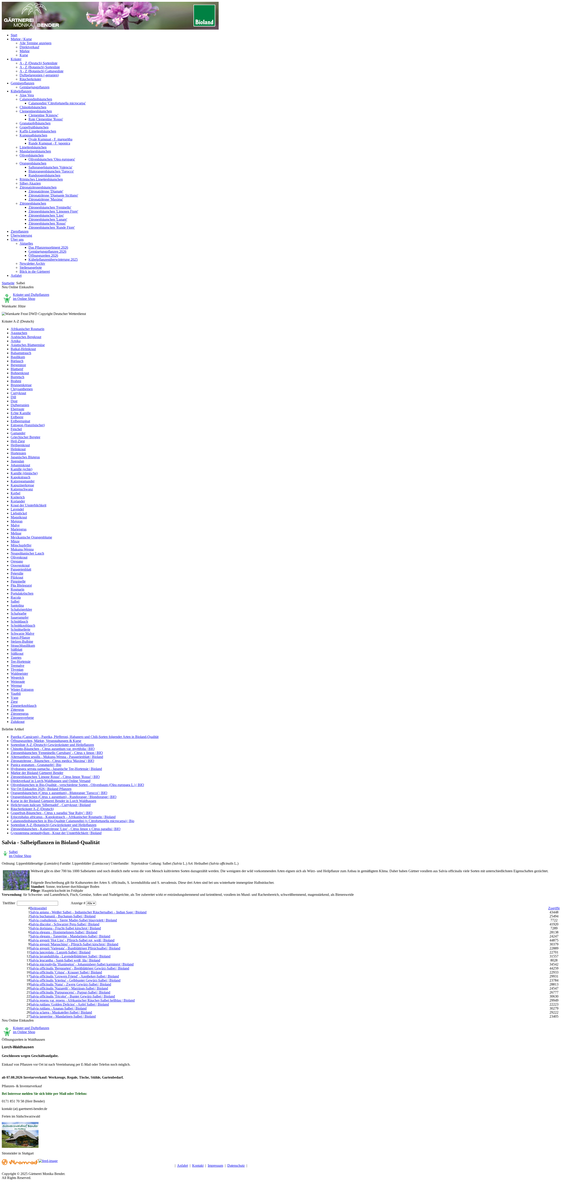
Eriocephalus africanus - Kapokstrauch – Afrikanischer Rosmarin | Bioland (63, 817)
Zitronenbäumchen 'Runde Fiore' (51, 227)
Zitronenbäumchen (33, 203)
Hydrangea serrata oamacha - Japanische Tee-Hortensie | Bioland (56, 769)
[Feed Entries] (48, 1161)
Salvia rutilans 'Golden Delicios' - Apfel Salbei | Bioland (69, 1004)
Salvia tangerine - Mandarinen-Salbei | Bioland (63, 1016)
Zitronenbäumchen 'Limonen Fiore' (53, 211)
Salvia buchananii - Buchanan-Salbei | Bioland (63, 916)
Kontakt (198, 1165)
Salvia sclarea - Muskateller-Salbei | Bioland (61, 1012)
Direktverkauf (29, 47)
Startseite (8, 283)
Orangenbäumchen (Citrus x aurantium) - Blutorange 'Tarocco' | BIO (59, 793)
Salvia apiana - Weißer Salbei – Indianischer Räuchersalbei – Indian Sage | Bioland (88, 912)
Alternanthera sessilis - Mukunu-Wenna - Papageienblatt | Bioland (57, 757)
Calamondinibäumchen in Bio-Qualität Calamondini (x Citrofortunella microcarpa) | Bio (72, 821)
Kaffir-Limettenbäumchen (38, 131)
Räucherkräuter (30, 79)
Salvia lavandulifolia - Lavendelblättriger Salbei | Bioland (70, 956)
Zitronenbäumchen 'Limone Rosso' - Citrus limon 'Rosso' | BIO (55, 777)
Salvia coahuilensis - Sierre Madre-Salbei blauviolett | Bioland (73, 920)
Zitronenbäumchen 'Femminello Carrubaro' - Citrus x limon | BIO (57, 753)
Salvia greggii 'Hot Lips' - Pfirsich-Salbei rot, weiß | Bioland (72, 940)
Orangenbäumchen (33, 163)
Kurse (24, 55)
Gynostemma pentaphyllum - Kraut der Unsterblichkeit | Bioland (56, 833)
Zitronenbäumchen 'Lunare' (47, 219)
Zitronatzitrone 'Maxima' (45, 199)
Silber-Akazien (30, 183)
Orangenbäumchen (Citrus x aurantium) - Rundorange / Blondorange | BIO (63, 797)
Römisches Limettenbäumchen (41, 179)
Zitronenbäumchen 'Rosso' (47, 223)
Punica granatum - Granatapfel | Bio (36, 765)
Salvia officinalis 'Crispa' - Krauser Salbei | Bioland (66, 972)
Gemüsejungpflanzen (34, 87)
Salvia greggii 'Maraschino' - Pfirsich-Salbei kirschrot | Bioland (74, 944)
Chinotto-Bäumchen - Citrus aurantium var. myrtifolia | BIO (53, 749)
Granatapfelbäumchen (35, 123)
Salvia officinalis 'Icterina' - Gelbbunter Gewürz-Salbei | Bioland (75, 980)
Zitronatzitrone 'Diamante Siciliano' (53, 195)
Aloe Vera (27, 95)
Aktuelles (26, 243)
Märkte (25, 51)
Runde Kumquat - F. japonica (49, 143)
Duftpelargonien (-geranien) (39, 75)
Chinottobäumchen (33, 107)
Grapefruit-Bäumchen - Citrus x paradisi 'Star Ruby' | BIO (51, 813)
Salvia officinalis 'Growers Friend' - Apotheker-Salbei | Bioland (74, 976)
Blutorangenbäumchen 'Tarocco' (51, 171)
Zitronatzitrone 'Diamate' (45, 191)
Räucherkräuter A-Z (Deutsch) (32, 809)
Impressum (215, 1165)
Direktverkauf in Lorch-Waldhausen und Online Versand (50, 781)
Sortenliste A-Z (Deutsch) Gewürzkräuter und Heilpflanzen (52, 745)
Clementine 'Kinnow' (43, 115)
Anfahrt (182, 1165)
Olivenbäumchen (32, 155)
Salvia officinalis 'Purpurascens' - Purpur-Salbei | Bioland (70, 992)
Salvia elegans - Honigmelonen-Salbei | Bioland (63, 932)
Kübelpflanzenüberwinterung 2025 (53, 259)
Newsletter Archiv (32, 263)
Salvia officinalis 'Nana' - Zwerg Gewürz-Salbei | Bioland (70, 984)
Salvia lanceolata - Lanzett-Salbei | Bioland (60, 952)
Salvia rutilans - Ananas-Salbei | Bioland (58, 1008)
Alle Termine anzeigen (35, 43)
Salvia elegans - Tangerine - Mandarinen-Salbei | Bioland (70, 936)
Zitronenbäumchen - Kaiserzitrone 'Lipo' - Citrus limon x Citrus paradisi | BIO (65, 829)
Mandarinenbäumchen (35, 151)
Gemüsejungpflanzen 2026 (47, 251)
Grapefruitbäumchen (34, 127)
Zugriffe (554, 908)
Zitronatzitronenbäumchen (38, 187)
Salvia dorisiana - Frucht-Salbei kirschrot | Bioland (65, 928)
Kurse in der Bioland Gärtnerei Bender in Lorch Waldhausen (53, 801)
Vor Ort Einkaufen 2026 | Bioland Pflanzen (41, 789)
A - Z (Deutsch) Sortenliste (38, 63)
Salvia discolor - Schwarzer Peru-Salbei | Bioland (64, 924)
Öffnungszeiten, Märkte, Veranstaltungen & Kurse (46, 741)
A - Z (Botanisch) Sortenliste (40, 67)
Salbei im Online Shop (20, 854)
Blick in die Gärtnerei (35, 271)
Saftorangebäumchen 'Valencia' (50, 167)
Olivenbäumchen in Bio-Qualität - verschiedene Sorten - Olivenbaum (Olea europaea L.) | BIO (77, 785)
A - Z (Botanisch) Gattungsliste (41, 71)
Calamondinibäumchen (36, 99)
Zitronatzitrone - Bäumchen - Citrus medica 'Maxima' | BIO (52, 761)
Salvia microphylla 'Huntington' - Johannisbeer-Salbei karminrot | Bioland (82, 964)
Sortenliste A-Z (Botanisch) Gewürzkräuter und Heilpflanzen (53, 825)
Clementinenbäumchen (36, 111)
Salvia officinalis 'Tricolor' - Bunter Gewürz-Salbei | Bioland (72, 996)
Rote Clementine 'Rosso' (45, 119)
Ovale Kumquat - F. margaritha (50, 139)
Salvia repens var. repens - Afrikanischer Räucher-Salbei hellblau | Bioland (82, 1000)
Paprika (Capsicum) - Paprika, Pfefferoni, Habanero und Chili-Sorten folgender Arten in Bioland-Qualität (85, 737)
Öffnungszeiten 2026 (43, 255)
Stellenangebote (31, 267)
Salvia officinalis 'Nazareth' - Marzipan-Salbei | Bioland (69, 988)
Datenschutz (236, 1165)
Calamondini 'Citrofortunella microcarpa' (57, 103)
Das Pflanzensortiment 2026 (48, 247)
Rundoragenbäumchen (44, 175)
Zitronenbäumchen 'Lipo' (46, 215)
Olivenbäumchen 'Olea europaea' (51, 159)
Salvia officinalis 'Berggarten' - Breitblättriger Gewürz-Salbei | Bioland (79, 968)
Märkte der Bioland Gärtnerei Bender (37, 773)
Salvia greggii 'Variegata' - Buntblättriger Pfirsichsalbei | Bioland (75, 948)
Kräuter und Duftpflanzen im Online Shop (31, 297)
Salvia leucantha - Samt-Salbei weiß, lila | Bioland (65, 960)
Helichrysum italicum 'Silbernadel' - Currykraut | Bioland (51, 805)
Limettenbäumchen (33, 147)
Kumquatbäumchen (33, 135)
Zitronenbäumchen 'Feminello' (49, 207)
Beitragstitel (38, 908)
